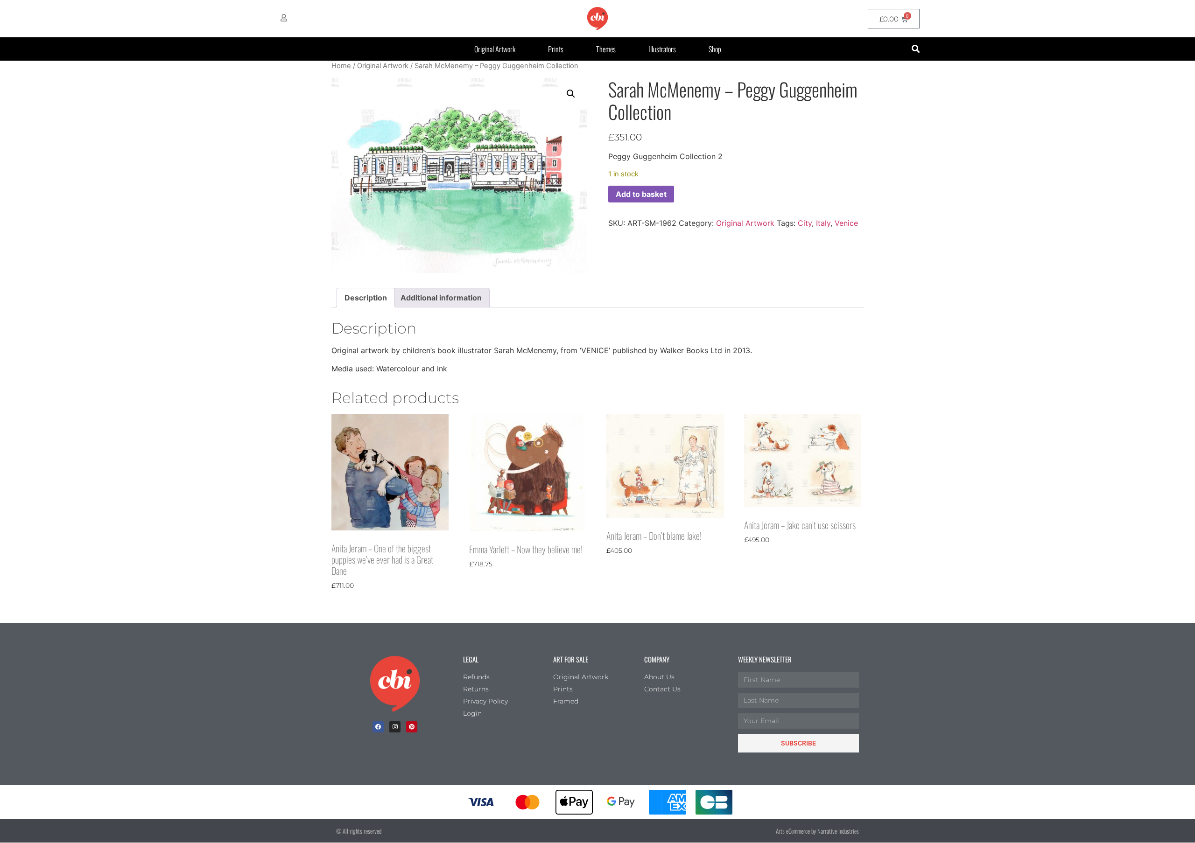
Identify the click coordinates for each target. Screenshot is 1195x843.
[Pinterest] (411, 726)
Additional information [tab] (441, 297)
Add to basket (641, 194)
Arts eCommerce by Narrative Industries (817, 831)
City (805, 223)
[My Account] (284, 17)
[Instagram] (395, 726)
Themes (606, 49)
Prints (555, 49)
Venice (846, 223)
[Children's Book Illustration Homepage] (395, 684)
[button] (915, 49)
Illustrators (662, 49)
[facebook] (378, 726)
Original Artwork (494, 49)
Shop (715, 49)
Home (341, 66)
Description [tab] (365, 297)
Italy (823, 223)
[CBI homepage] (597, 18)
